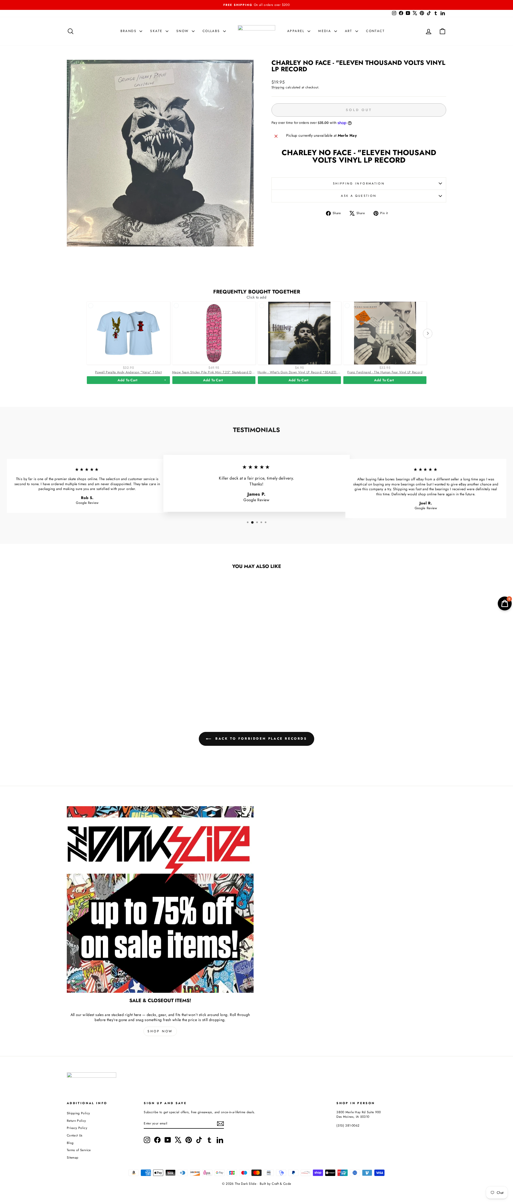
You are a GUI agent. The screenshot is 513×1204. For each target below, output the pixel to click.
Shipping (278, 87)
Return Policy (76, 1120)
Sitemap (72, 1157)
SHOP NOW (160, 1031)
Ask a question (358, 196)
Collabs (212, 31)
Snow (183, 31)
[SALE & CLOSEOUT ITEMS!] (160, 899)
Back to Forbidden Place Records (260, 738)
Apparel (296, 31)
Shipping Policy (78, 1113)
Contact (375, 31)
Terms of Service (79, 1150)
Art (349, 31)
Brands (129, 31)
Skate (157, 31)
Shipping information (359, 183)
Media (325, 31)
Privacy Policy (77, 1127)
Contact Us (75, 1135)
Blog (70, 1142)
